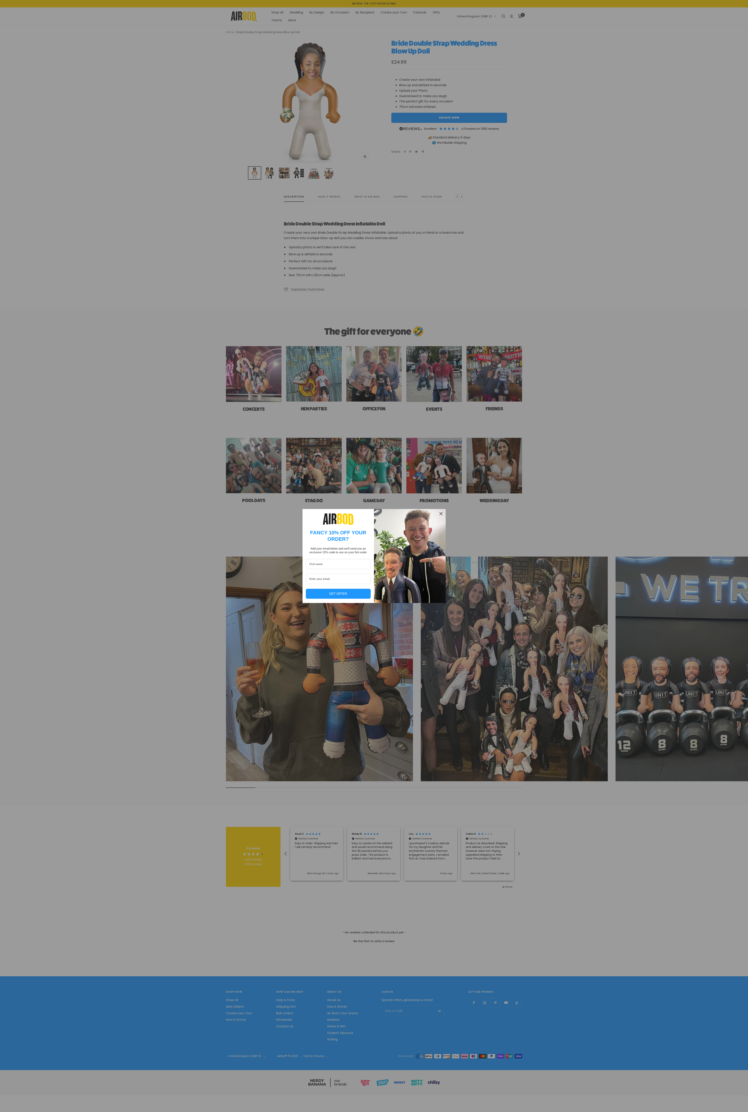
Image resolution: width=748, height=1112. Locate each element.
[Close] (441, 513)
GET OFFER (338, 593)
